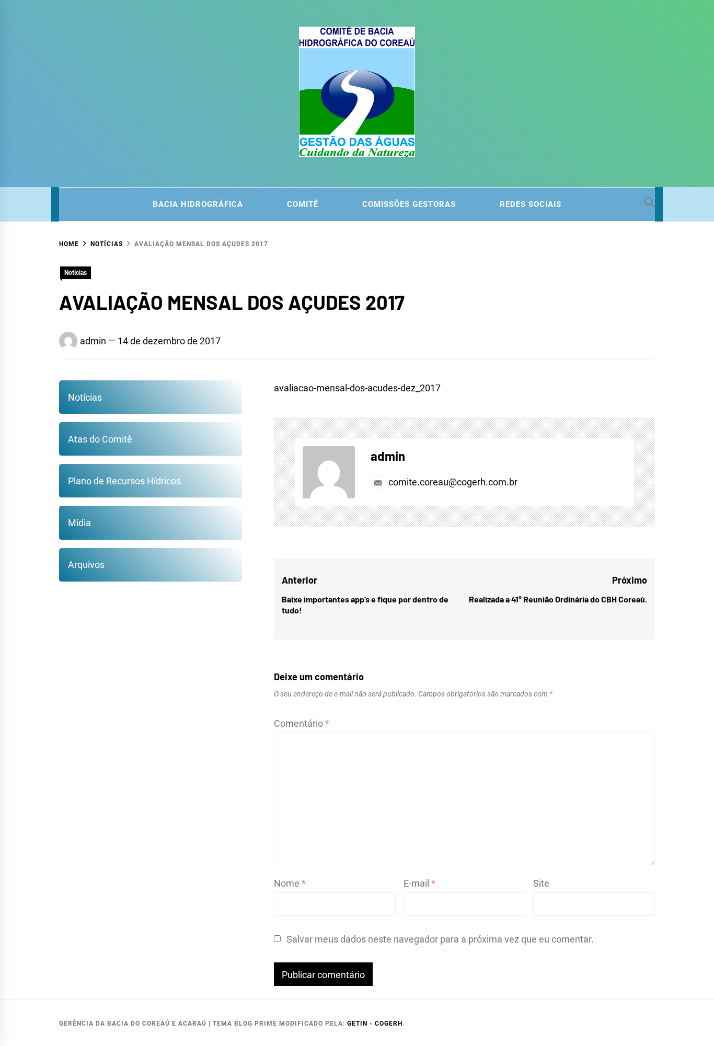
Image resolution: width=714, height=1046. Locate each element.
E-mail (419, 883)
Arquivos (86, 564)
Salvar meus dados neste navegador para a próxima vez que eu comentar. (440, 939)
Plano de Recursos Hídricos (124, 480)
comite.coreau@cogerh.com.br (451, 481)
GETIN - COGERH (374, 1023)
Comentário (301, 723)
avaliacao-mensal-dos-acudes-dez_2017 (357, 387)
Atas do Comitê (100, 439)
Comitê (302, 204)
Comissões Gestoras (409, 204)
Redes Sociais (530, 204)
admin (93, 340)
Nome (290, 883)
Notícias (75, 272)
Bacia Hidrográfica (198, 204)
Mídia (79, 522)
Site (541, 883)
